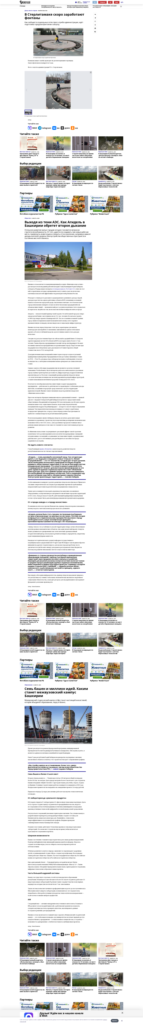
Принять (114, 1020)
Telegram (102, 2)
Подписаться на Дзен (86, 2)
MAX (116, 2)
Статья (22, 6)
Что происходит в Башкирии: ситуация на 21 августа (104, 6)
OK (110, 2)
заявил (56, 769)
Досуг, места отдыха (31, 10)
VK (94, 2)
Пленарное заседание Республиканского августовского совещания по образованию (51, 6)
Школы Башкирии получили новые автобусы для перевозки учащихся (77, 6)
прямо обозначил (46, 449)
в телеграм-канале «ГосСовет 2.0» (63, 289)
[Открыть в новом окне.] (32, 128)
